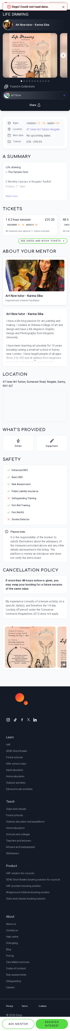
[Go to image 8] (40, 81)
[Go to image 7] (37, 81)
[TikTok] (15, 719)
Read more (12, 196)
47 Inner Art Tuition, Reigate (43, 129)
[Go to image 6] (35, 81)
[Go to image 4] (29, 81)
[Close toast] (63, 7)
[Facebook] (22, 719)
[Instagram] (8, 719)
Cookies (43, 1006)
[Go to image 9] (43, 81)
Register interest (52, 1024)
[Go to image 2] (24, 81)
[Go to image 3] (27, 81)
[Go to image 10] (46, 81)
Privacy (9, 1006)
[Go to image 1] (21, 81)
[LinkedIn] (35, 719)
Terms (25, 1006)
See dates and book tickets (41, 241)
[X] (28, 719)
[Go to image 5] (32, 81)
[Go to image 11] (48, 81)
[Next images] (63, 55)
